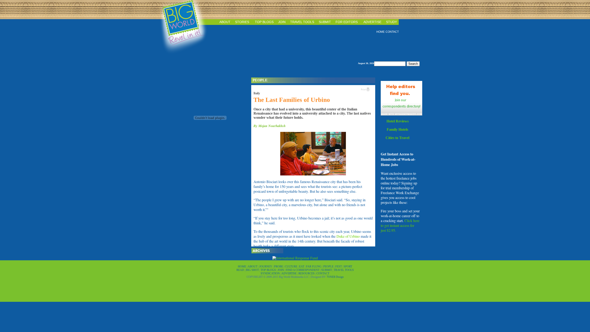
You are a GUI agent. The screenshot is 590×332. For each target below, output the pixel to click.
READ (240, 270)
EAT (302, 266)
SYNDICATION (270, 273)
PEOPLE (328, 266)
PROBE (279, 266)
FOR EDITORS (347, 22)
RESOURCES (306, 273)
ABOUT (224, 22)
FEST (338, 266)
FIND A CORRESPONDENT (303, 270)
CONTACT (392, 31)
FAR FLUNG (314, 266)
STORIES (242, 22)
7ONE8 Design (335, 277)
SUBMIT (325, 22)
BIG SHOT (253, 270)
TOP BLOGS (264, 22)
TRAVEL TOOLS (302, 22)
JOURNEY (266, 266)
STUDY (391, 22)
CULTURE (291, 266)
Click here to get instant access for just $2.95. (400, 225)
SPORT (348, 266)
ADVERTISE (372, 22)
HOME (380, 31)
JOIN (282, 22)
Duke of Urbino (348, 236)
